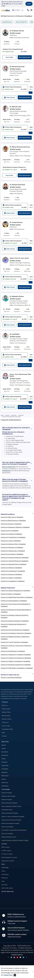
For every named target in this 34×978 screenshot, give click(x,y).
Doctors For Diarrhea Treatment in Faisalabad (15, 621)
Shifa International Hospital (10, 813)
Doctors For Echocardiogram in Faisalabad (14, 600)
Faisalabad (14, 415)
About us (4, 705)
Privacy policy (6, 709)
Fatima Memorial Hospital (9, 803)
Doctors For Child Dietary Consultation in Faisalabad (17, 668)
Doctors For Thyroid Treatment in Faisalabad (14, 642)
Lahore (4, 748)
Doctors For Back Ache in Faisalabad (12, 517)
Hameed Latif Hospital (8, 796)
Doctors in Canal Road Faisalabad (11, 677)
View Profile (9, 57)
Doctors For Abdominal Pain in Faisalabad (13, 564)
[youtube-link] (17, 957)
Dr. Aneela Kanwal (16, 222)
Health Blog (5, 867)
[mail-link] (20, 957)
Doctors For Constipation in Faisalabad (12, 581)
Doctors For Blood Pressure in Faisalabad (13, 520)
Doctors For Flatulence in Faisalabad (12, 547)
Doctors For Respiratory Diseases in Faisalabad (15, 527)
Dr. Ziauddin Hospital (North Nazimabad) (14, 830)
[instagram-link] (14, 957)
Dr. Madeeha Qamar (17, 296)
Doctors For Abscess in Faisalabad (11, 574)
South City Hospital (7, 827)
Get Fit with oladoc (7, 888)
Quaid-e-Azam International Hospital (13, 816)
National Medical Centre (9, 837)
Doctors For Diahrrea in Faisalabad (11, 567)
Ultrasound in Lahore (8, 861)
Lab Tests (4, 884)
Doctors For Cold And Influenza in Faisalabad (14, 561)
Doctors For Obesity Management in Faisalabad (15, 590)
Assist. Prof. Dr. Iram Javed (19, 258)
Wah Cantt (5, 782)
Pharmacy (5, 878)
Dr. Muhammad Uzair (17, 66)
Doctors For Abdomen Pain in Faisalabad (13, 544)
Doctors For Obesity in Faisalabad (11, 578)
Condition (20, 415)
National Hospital (7, 799)
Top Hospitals (6, 789)
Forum (3, 871)
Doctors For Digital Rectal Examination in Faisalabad (16, 597)
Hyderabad (5, 786)
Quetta (4, 779)
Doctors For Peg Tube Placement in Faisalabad (15, 630)
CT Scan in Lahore (7, 854)
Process (4, 736)
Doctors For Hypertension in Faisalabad (13, 571)
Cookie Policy (8, 975)
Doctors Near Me (21, 22)
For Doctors (5, 874)
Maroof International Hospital (10, 823)
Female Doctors (7, 22)
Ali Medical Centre (7, 810)
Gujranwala (5, 765)
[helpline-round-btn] (27, 10)
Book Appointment (25, 57)
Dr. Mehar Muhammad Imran (20, 147)
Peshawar (4, 762)
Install (29, 4)
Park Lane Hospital (7, 833)
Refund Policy (6, 715)
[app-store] (10, 897)
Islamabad (5, 752)
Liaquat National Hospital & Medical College (15, 840)
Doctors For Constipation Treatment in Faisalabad (16, 633)
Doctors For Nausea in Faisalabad (11, 524)
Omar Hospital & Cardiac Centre (11, 806)
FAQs (3, 732)
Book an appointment (8, 467)
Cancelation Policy (7, 729)
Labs (3, 881)
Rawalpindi (5, 755)
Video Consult (10, 97)
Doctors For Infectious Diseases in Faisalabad (15, 557)
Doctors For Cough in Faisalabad (11, 541)
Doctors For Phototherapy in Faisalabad (13, 651)
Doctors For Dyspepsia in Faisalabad (12, 554)
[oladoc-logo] (5, 10)
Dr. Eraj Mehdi (14, 334)
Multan (4, 758)
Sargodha (4, 772)
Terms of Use (6, 726)
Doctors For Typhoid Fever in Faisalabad (13, 537)
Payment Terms (6, 719)
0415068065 (6, 470)
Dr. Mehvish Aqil (15, 107)
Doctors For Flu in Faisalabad (9, 530)
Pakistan (7, 415)
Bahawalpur (5, 776)
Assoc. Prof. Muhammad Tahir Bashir (20, 375)
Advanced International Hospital (11, 820)
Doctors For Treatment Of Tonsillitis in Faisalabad (16, 654)
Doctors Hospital (7, 793)
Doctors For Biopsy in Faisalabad (11, 594)
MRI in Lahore (6, 847)
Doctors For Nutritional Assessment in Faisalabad (16, 664)
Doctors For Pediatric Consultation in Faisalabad (15, 661)
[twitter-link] (8, 957)
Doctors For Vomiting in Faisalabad (11, 534)
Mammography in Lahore (9, 857)
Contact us (5, 722)
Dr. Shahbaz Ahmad (17, 31)
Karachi (4, 745)
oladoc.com (29, 950)
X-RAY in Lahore (6, 850)
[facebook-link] (11, 957)
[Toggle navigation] (31, 10)
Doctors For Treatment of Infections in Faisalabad (16, 658)
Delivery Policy (6, 712)
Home (2, 415)
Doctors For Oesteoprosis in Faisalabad (13, 551)
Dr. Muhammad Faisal (17, 184)
